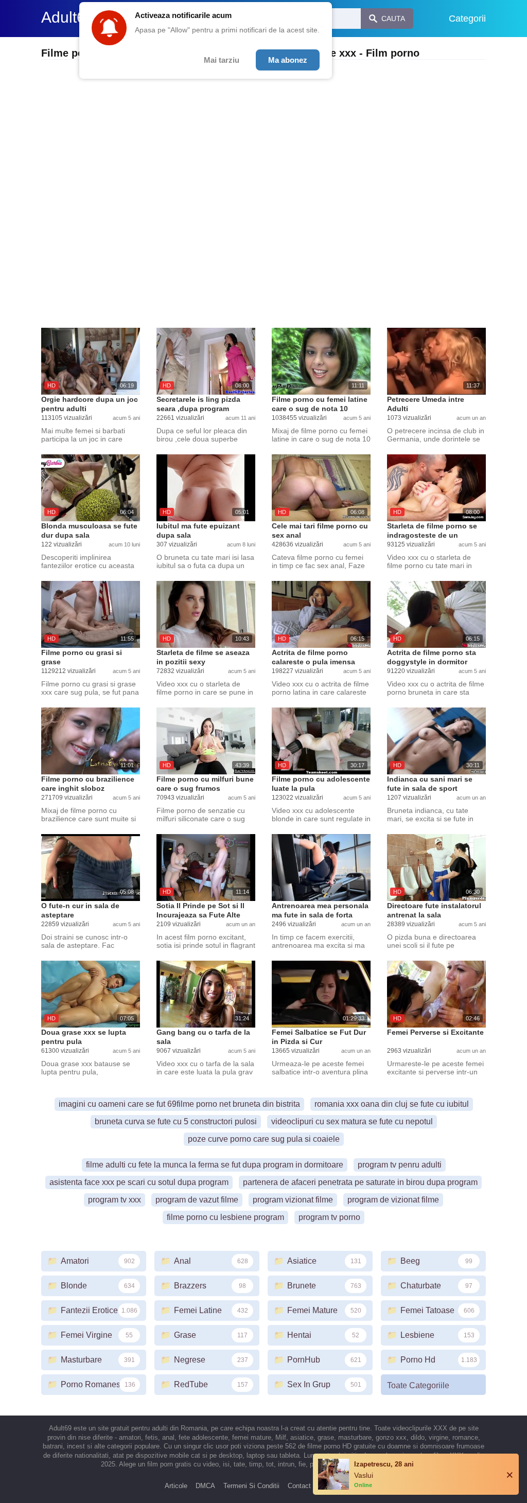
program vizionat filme (293, 1199)
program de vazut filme (196, 1199)
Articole (176, 1486)
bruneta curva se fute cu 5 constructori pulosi (176, 1121)
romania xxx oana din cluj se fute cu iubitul (391, 1104)
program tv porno (329, 1217)
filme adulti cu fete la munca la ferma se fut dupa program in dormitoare (214, 1164)
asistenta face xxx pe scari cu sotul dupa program (139, 1182)
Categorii (467, 18)
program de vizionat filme (393, 1199)
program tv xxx (114, 1199)
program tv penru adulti (400, 1164)
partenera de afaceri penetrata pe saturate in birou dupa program (360, 1182)
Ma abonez (287, 60)
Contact (299, 1486)
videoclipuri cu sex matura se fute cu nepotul (352, 1121)
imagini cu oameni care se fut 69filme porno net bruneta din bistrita (179, 1104)
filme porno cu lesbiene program (225, 1217)
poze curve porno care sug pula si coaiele (264, 1139)
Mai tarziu (221, 60)
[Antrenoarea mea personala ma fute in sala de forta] (321, 867)
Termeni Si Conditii (251, 1486)
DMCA (205, 1486)
